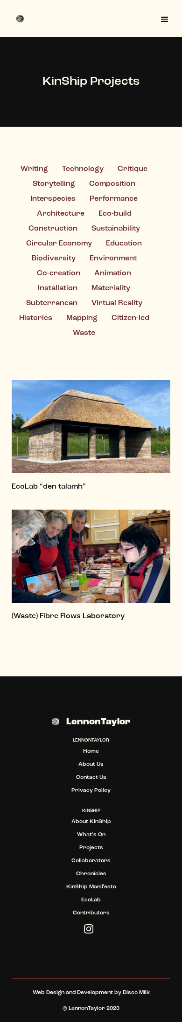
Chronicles (91, 874)
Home (91, 751)
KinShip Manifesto (91, 887)
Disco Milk (136, 992)
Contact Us (91, 777)
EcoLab (91, 900)
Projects (91, 848)
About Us (91, 764)
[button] (165, 18)
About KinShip (91, 821)
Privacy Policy (91, 790)
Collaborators (91, 861)
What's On (91, 835)
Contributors (91, 913)
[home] (21, 18)
